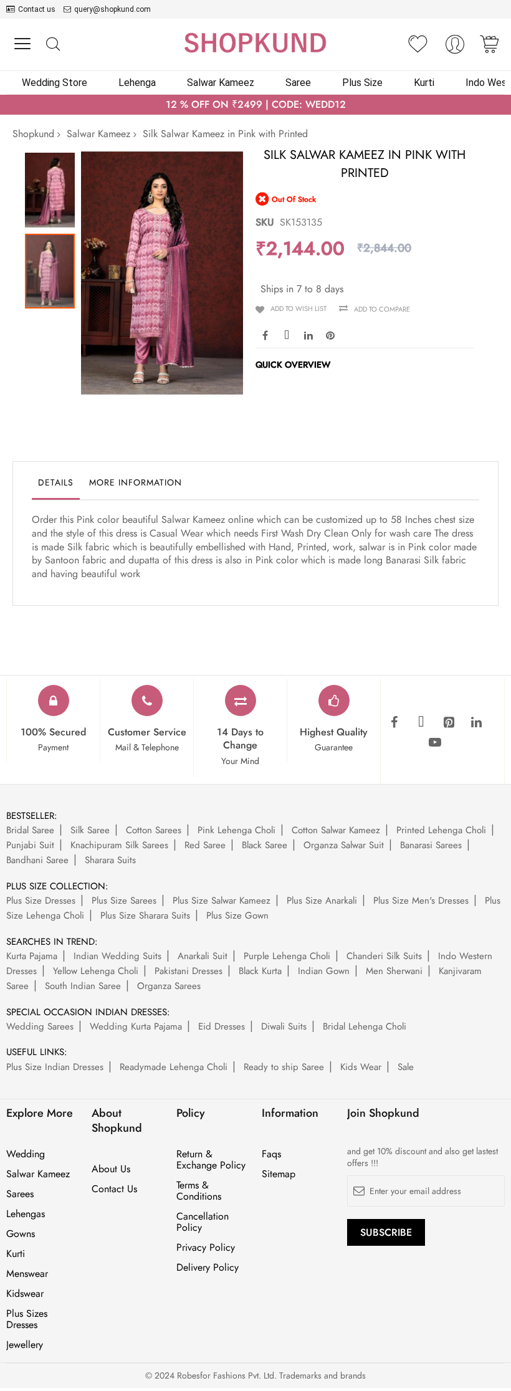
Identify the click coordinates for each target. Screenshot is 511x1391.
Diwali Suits (284, 1026)
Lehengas (25, 1214)
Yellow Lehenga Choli (95, 971)
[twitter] (421, 723)
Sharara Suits (110, 860)
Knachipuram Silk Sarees (119, 845)
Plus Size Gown (237, 915)
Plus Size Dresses (40, 900)
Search (53, 44)
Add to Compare (382, 309)
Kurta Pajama (31, 956)
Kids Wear (360, 1067)
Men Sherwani (394, 971)
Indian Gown (324, 971)
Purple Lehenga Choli (287, 956)
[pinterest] (448, 723)
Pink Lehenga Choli (236, 830)
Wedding (25, 1154)
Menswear (27, 1273)
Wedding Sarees (40, 1026)
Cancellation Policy (202, 1222)
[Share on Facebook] (265, 334)
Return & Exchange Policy (211, 1160)
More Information (135, 482)
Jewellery (24, 1344)
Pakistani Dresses (188, 971)
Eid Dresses (221, 1026)
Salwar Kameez (98, 134)
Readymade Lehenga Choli (173, 1067)
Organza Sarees (169, 986)
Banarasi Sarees (431, 845)
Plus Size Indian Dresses (54, 1067)
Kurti (15, 1254)
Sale (406, 1067)
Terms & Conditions (198, 1191)
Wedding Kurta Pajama (136, 1026)
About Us (111, 1169)
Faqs (271, 1154)
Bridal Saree (30, 830)
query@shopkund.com (112, 9)
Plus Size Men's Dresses (421, 900)
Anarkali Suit (202, 956)
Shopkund (33, 134)
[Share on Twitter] (286, 334)
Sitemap (278, 1174)
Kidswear (25, 1293)
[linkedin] (476, 723)
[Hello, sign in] (455, 48)
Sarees (20, 1194)
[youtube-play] (435, 743)
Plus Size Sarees (124, 900)
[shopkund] (255, 42)
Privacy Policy (205, 1247)
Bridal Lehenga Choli (364, 1026)
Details (56, 482)
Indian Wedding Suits (117, 956)
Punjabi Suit (30, 845)
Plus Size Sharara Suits (145, 915)
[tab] (56, 485)
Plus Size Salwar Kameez (221, 900)
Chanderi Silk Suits (384, 956)
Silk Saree (90, 830)
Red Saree (205, 845)
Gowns (20, 1234)
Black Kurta (260, 971)
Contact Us (114, 1189)
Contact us (36, 9)
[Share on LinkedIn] (308, 334)
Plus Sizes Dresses (26, 1319)
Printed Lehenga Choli (441, 830)
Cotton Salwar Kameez (336, 830)
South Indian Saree (83, 986)
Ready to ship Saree (284, 1067)
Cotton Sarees (153, 830)
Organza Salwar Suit (343, 845)
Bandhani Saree (37, 860)
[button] (53, 186)
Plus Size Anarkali (322, 900)
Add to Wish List (298, 308)
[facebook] (393, 723)
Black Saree (264, 845)
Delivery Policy (207, 1267)
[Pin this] (330, 334)
